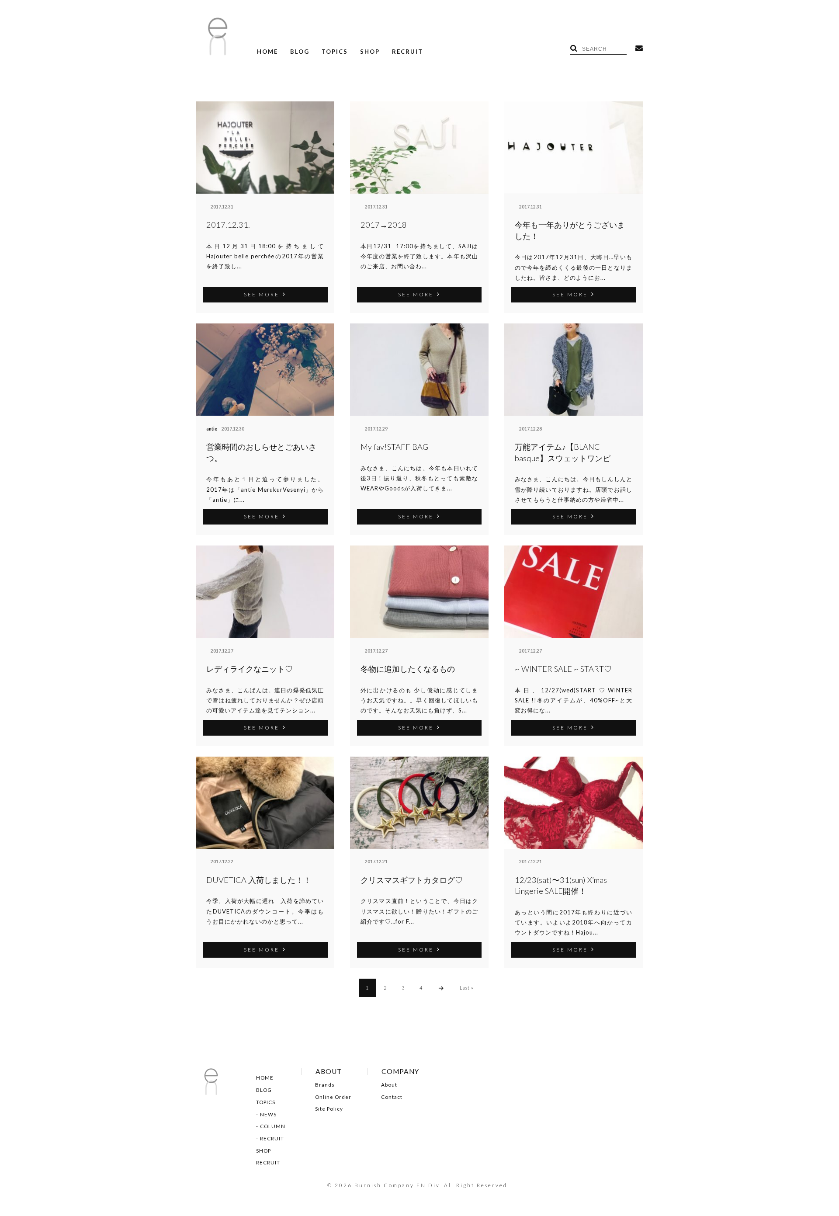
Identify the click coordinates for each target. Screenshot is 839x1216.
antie (211, 429)
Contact (391, 1097)
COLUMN (272, 1126)
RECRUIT (407, 52)
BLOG (299, 52)
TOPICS (335, 52)
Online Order (333, 1097)
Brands (325, 1084)
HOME (267, 52)
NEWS (268, 1114)
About (389, 1084)
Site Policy (329, 1109)
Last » (467, 987)
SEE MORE (261, 294)
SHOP (370, 52)
